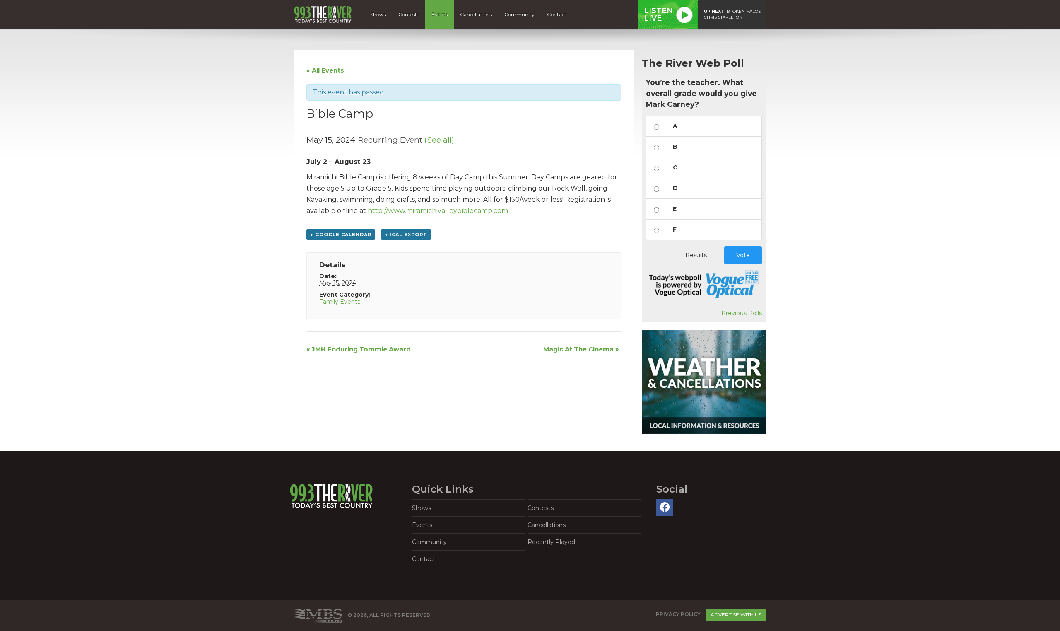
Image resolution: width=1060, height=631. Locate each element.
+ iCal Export (406, 234)
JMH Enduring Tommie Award (358, 349)
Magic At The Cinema (581, 349)
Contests (408, 14)
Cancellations (476, 14)
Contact (556, 14)
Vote (743, 255)
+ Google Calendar (340, 234)
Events (439, 14)
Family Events (339, 301)
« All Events (325, 70)
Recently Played (551, 542)
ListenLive (658, 14)
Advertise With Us (736, 615)
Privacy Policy (678, 614)
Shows (378, 14)
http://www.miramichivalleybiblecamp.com (438, 211)
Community (519, 14)
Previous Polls (741, 313)
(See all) (439, 140)
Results (696, 255)
